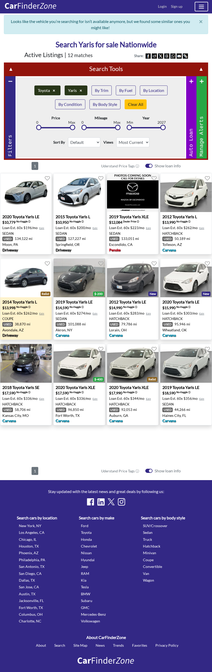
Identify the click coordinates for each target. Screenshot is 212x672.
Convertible (152, 566)
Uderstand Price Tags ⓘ (120, 166)
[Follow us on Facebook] (90, 502)
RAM (85, 573)
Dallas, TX (27, 580)
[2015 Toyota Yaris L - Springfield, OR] (79, 192)
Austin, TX (27, 594)
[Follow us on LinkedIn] (101, 502)
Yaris (75, 90)
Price (55, 118)
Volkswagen (90, 621)
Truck (147, 539)
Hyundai (88, 560)
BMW (85, 594)
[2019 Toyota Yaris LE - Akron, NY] (79, 278)
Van (146, 573)
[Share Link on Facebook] (148, 55)
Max (71, 122)
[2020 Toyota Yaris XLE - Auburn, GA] (132, 363)
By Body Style (105, 104)
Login (162, 6)
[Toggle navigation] (201, 6)
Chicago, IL (27, 539)
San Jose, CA (29, 587)
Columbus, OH (31, 614)
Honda (86, 539)
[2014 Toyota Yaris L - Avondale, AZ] (26, 278)
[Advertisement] (106, 445)
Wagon (148, 580)
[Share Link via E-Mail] (179, 55)
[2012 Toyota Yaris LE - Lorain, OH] (132, 278)
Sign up (177, 6)
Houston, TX (29, 546)
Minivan (149, 553)
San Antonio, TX (31, 566)
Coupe (148, 560)
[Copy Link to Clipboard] (185, 55)
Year (146, 118)
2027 (161, 122)
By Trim (101, 90)
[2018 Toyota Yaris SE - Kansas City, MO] (26, 363)
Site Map (80, 645)
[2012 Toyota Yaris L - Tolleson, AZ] (186, 192)
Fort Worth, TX (31, 607)
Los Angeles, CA (31, 532)
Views (108, 142)
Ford (84, 525)
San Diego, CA (30, 573)
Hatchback (151, 546)
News (100, 645)
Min (130, 122)
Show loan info (168, 165)
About (41, 645)
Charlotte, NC (30, 621)
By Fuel (125, 90)
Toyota (46, 90)
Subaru (86, 600)
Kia (83, 580)
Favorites (139, 645)
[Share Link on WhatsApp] (173, 55)
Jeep (84, 566)
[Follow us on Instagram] (121, 502)
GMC (85, 607)
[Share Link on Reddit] (154, 55)
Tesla (85, 587)
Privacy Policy (166, 645)
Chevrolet (89, 546)
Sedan (148, 532)
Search (59, 645)
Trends (118, 645)
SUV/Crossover (155, 525)
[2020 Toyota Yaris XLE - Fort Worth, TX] (79, 363)
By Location (153, 90)
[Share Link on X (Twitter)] (160, 55)
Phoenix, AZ (29, 553)
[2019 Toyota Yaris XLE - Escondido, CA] (132, 192)
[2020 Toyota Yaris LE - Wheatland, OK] (186, 278)
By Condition (70, 104)
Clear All (135, 104)
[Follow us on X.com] (111, 502)
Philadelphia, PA (32, 560)
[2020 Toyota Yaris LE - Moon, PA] (26, 192)
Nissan (86, 553)
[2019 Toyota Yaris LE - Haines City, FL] (186, 363)
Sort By (59, 142)
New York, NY (30, 525)
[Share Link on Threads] (166, 55)
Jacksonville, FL (31, 600)
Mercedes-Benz (93, 614)
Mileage (101, 118)
